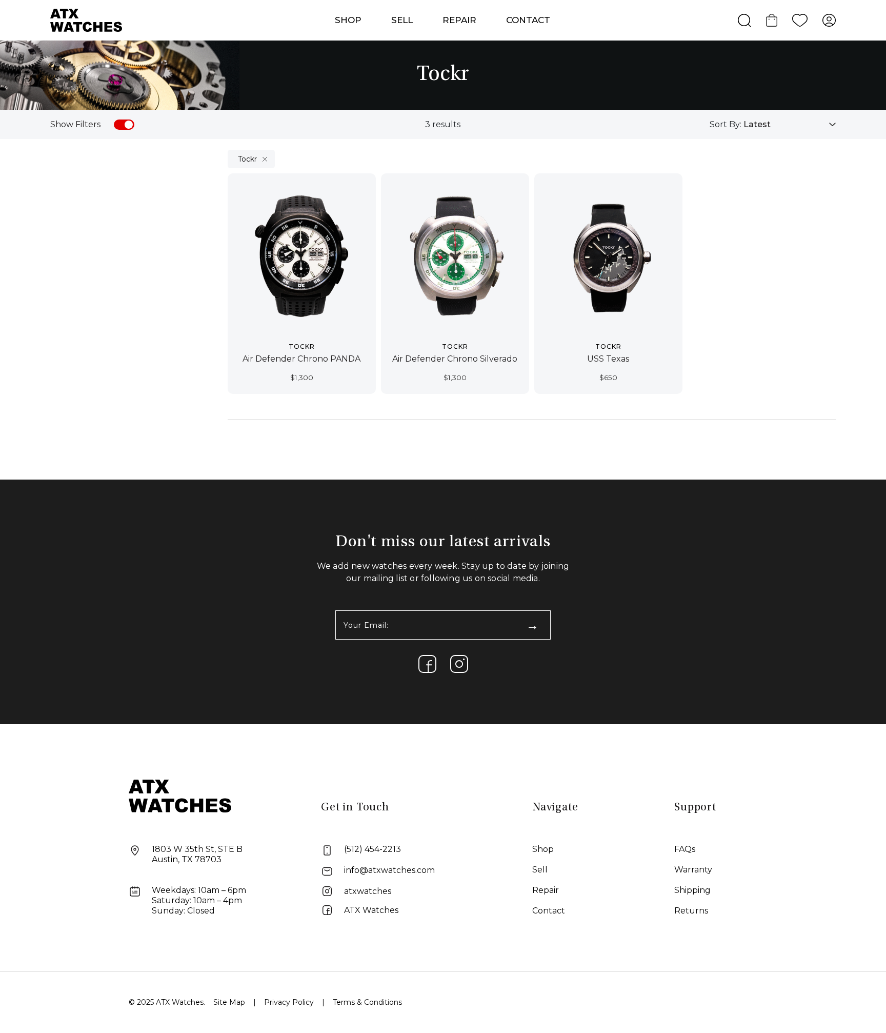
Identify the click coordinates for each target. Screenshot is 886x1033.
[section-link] (427, 664)
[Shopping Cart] (772, 20)
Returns (691, 911)
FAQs (684, 849)
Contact (528, 20)
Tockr (247, 159)
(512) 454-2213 (372, 849)
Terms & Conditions (367, 1002)
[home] (180, 795)
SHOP (348, 20)
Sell (402, 20)
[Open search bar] (744, 20)
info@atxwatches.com (389, 870)
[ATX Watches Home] (86, 20)
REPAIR (459, 20)
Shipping (692, 890)
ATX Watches (371, 910)
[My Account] (829, 20)
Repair (545, 890)
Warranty (693, 870)
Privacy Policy (289, 1002)
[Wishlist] (800, 20)
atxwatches (367, 891)
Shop (543, 849)
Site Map (229, 1002)
